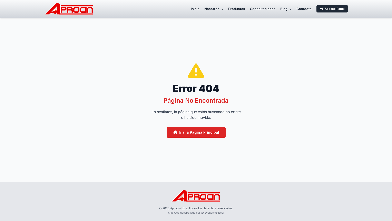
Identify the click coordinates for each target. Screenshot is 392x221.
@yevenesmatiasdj (212, 212)
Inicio (195, 9)
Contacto (304, 9)
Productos (236, 9)
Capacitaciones (262, 9)
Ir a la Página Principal (199, 132)
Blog (284, 9)
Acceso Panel (335, 8)
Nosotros (212, 9)
